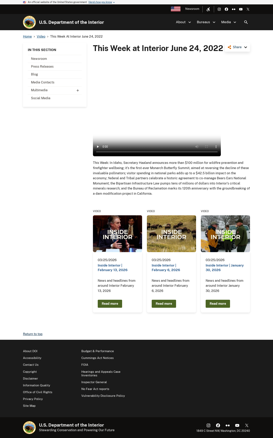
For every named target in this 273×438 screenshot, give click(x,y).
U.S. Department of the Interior (71, 22)
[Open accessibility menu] (208, 9)
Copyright (30, 371)
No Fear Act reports (95, 389)
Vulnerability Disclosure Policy (103, 395)
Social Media (40, 98)
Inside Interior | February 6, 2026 (166, 267)
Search (246, 22)
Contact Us (31, 364)
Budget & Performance (97, 351)
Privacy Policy (33, 399)
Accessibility (32, 358)
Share (237, 47)
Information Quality (36, 385)
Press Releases (42, 66)
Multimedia (39, 90)
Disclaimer (30, 378)
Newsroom (192, 8)
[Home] (29, 22)
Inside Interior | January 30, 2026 (225, 267)
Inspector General (94, 382)
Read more (110, 304)
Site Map (29, 405)
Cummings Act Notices (97, 358)
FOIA (84, 364)
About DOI (30, 351)
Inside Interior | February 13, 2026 (113, 267)
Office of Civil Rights (37, 392)
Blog (34, 74)
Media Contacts (42, 82)
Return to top (33, 334)
